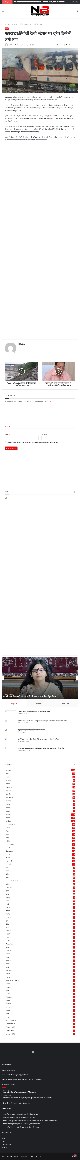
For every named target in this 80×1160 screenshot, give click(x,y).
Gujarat (8, 917)
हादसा (7, 891)
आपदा (7, 894)
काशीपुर (8, 967)
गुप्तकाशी (8, 987)
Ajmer (8, 977)
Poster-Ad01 (10, 1024)
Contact (4, 1148)
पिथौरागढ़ (8, 801)
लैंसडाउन (8, 931)
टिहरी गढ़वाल (9, 797)
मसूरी (7, 904)
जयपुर (7, 1017)
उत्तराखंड (8, 770)
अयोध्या (8, 954)
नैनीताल (8, 784)
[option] (40, 678)
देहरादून (8, 814)
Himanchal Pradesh (12, 980)
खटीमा (7, 964)
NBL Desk (11, 45)
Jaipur (8, 994)
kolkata (8, 1004)
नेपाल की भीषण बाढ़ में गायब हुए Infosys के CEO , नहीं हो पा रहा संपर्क (21, 1124)
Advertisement (11, 1020)
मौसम (7, 871)
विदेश (7, 877)
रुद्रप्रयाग (9, 787)
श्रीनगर (8, 911)
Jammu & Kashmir (12, 881)
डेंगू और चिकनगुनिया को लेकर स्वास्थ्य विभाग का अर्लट (31, 730)
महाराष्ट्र (8, 927)
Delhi (7, 901)
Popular (14, 704)
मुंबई (7, 921)
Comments (65, 704)
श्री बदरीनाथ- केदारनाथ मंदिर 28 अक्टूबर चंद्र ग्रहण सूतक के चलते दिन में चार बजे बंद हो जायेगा (42, 720)
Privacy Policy (6, 1144)
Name (7, 427)
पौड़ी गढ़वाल (9, 790)
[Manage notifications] (75, 1155)
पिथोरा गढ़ (8, 960)
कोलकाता (8, 1010)
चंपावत (8, 811)
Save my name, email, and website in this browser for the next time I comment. (33, 442)
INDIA (8, 848)
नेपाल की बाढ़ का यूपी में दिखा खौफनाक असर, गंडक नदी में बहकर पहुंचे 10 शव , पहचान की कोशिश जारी (39, 2)
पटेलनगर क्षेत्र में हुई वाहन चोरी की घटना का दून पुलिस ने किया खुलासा (21, 1127)
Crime (8, 828)
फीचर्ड (7, 867)
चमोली (7, 777)
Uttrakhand (10, 844)
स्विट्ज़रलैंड (9, 997)
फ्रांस (7, 1013)
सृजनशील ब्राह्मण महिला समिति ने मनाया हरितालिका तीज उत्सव (19, 1117)
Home (8, 24)
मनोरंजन (8, 841)
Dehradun (9, 851)
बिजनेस (8, 914)
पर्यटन (7, 834)
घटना (12, 24)
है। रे (50, 116)
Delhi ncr (9, 950)
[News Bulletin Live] (40, 10)
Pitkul (8, 974)
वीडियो (7, 874)
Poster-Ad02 (10, 1027)
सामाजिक (8, 821)
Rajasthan (9, 944)
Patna (8, 984)
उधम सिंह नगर (9, 794)
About (4, 1141)
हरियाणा (8, 907)
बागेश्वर (8, 808)
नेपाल (7, 937)
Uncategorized (11, 824)
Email (7, 434)
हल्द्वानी (8, 897)
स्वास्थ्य (8, 854)
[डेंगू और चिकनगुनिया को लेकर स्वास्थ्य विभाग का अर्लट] (10, 733)
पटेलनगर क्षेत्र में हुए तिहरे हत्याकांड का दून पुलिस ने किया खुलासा (34, 711)
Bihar (7, 924)
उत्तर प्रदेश (9, 864)
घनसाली (8, 1000)
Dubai (8, 940)
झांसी (7, 990)
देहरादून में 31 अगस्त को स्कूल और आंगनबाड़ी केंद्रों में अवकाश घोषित (21, 1114)
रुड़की (7, 957)
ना (46, 137)
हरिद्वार (7, 773)
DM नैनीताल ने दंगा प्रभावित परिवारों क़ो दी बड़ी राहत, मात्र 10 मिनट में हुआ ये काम (29, 696)
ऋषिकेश (8, 884)
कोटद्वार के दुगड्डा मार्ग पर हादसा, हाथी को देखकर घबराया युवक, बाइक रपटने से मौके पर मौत (41, 748)
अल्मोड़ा (8, 804)
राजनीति (8, 818)
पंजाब (7, 947)
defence (9, 887)
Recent (38, 704)
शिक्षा (7, 831)
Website (44, 434)
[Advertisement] (40, 158)
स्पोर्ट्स (8, 857)
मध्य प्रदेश (9, 970)
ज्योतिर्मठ (8, 934)
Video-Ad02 (10, 1034)
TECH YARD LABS (35, 1156)
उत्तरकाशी (8, 780)
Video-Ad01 (10, 1030)
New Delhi (9, 861)
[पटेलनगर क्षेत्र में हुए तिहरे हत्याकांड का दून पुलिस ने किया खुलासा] (10, 714)
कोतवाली (8, 1007)
